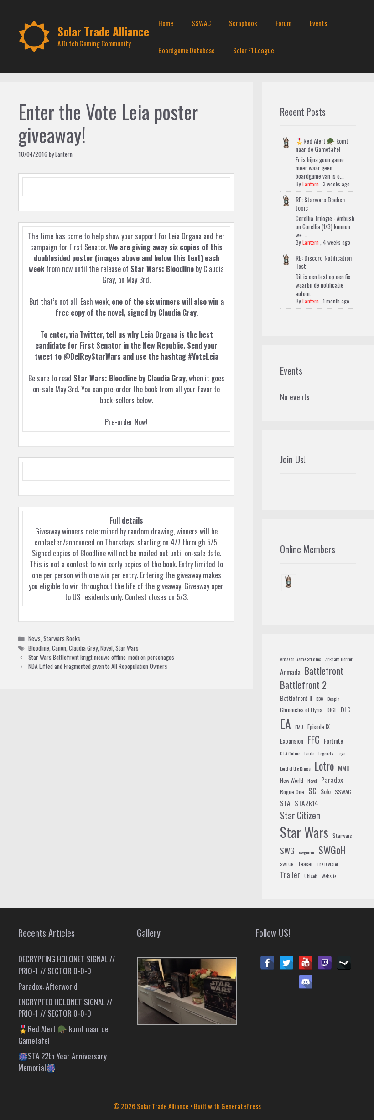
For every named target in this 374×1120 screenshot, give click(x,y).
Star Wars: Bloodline (105, 378)
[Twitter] (286, 963)
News (34, 638)
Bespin (333, 698)
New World (291, 780)
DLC (346, 709)
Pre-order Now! (126, 421)
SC (312, 790)
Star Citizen (300, 815)
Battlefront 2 (303, 685)
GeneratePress (241, 1106)
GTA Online (290, 753)
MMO (344, 767)
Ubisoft (310, 875)
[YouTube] (305, 963)
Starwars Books (61, 638)
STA (285, 803)
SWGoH (332, 849)
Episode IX (318, 727)
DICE (332, 710)
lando (309, 753)
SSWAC (201, 23)
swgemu (306, 852)
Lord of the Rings (295, 768)
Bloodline (38, 647)
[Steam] (344, 963)
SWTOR (287, 864)
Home (165, 23)
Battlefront (324, 671)
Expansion (291, 740)
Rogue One (292, 792)
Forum (283, 23)
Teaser (305, 864)
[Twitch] (324, 963)
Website (329, 875)
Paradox (332, 780)
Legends (325, 753)
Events (318, 23)
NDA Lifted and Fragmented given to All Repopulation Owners (97, 666)
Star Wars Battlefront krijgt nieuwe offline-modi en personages (101, 657)
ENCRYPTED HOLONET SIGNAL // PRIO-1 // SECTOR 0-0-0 (65, 1007)
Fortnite (333, 740)
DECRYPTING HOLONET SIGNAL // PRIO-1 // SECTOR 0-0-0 (66, 964)
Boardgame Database (186, 50)
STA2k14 (306, 803)
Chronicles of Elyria (301, 710)
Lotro (324, 766)
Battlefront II (296, 698)
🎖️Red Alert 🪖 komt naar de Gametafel (322, 145)
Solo (326, 791)
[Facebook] (267, 963)
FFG (313, 739)
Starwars (342, 836)
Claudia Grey (83, 647)
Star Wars (127, 647)
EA (285, 724)
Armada (290, 672)
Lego (341, 753)
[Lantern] (288, 582)
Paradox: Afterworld (48, 986)
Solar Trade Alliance (103, 31)
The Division (328, 864)
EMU (299, 726)
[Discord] (305, 982)
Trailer (290, 874)
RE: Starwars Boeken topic (320, 203)
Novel (106, 647)
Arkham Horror (339, 659)
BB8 (319, 698)
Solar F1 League (253, 50)
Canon (59, 647)
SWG (287, 850)
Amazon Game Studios (300, 659)
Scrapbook (243, 23)
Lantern (310, 184)
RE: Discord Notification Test (324, 262)
